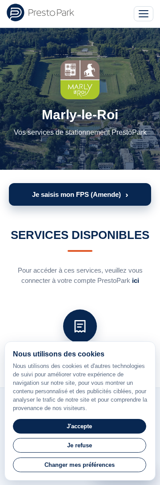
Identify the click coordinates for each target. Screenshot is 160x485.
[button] (80, 194)
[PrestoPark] (40, 12)
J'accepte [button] (79, 426)
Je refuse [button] (79, 445)
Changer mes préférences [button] (79, 465)
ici (135, 280)
